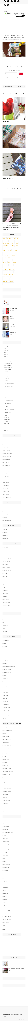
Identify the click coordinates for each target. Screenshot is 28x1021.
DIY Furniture (6, 243)
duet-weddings (6, 447)
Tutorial (14, 257)
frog (16, 267)
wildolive (4, 811)
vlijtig (4, 925)
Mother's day (6, 255)
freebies (11, 267)
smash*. (6, 380)
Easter (12, 243)
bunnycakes (5, 829)
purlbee (4, 777)
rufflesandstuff (6, 780)
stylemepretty (6, 482)
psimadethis (5, 899)
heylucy (4, 861)
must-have (11, 274)
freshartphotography (7, 509)
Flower (12, 245)
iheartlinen (5, 751)
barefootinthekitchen (7, 730)
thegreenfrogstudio (7, 710)
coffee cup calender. (9, 383)
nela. (6, 415)
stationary (12, 279)
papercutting (5, 684)
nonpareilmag (6, 471)
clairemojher (5, 649)
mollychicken (5, 765)
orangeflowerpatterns (8, 771)
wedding (12, 281)
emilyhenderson (6, 561)
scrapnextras (5, 692)
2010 (5, 425)
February (7, 419)
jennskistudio (6, 870)
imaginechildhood (6, 867)
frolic (4, 858)
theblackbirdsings (6, 707)
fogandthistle (6, 660)
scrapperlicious (6, 695)
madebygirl (5, 576)
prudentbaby (5, 896)
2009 (5, 428)
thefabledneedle (6, 800)
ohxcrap (4, 890)
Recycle (4, 257)
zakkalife (4, 718)
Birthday (9, 238)
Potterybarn (5, 625)
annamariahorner (6, 727)
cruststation (5, 852)
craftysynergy (6, 844)
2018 (5, 346)
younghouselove (6, 602)
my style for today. (9, 392)
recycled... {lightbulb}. (9, 409)
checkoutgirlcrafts (7, 739)
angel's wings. (8, 150)
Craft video (11, 240)
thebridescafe (6, 485)
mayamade (5, 762)
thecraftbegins (6, 913)
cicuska (4, 835)
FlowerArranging (6, 619)
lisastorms (5, 873)
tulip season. (7, 121)
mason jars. (7, 389)
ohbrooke (5, 579)
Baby (4, 238)
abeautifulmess (6, 820)
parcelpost (5, 689)
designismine (5, 855)
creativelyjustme (6, 847)
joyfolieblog (5, 753)
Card (18, 238)
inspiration (16, 77)
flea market (5, 267)
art (9, 262)
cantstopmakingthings (8, 832)
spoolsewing (5, 794)
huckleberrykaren (6, 459)
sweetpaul (5, 596)
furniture (5, 269)
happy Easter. (8, 412)
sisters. (11, 316)
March (6, 417)
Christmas (5, 240)
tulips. (6, 394)
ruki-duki (4, 584)
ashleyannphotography (8, 823)
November (7, 363)
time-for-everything (7, 919)
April (6, 378)
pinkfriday (5, 582)
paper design (5, 279)
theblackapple (6, 704)
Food (17, 245)
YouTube (5, 631)
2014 (5, 354)
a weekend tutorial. (9, 400)
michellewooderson (7, 672)
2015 (5, 352)
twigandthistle (6, 715)
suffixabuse (5, 593)
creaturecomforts (6, 849)
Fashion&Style (6, 245)
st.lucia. (6, 406)
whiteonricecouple (7, 520)
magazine (21, 77)
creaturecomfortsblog (7, 558)
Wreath (4, 262)
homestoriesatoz (6, 567)
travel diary (5, 281)
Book (14, 238)
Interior (9, 250)
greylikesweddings (7, 456)
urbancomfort (6, 599)
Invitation (15, 250)
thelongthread (6, 803)
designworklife (6, 654)
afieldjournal (5, 538)
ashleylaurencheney (7, 553)
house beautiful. (8, 178)
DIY (16, 240)
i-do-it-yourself (6, 462)
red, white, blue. (13, 308)
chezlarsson (5, 555)
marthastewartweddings (8, 468)
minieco (4, 675)
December (7, 361)
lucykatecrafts (6, 756)
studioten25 (5, 590)
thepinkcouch (6, 713)
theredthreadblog (7, 916)
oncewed (5, 473)
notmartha (5, 884)
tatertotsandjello (6, 910)
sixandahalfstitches (7, 788)
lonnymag (5, 573)
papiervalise (5, 535)
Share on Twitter (11, 73)
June (6, 374)
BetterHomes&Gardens (8, 617)
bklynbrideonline (6, 442)
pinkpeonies (5, 532)
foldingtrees (5, 663)
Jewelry (5, 252)
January (7, 421)
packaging (13, 276)
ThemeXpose (15, 1014)
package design (6, 276)
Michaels (4, 622)
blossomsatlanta (6, 444)
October (7, 365)
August (7, 369)
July (6, 371)
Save (21, 73)
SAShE (9, 257)
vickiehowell (5, 809)
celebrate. (12, 324)
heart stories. (13, 332)
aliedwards (5, 643)
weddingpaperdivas (7, 497)
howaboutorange (6, 864)
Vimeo (4, 628)
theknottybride (6, 488)
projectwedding (6, 476)
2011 (5, 423)
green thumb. (8, 403)
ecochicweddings (6, 450)
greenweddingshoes (7, 453)
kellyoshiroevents (6, 465)
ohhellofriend (5, 678)
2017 (5, 348)
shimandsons (5, 785)
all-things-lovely (6, 550)
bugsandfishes (6, 736)
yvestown (5, 608)
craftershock (5, 838)
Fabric (16, 243)
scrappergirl (5, 905)
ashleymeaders (6, 439)
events (11, 264)
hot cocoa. (12, 301)
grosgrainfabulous (7, 745)
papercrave (5, 681)
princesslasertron (6, 774)
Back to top (21, 1019)
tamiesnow (5, 797)
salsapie (4, 902)
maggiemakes (6, 759)
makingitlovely (6, 881)
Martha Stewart (12, 252)
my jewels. (10, 961)
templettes (5, 701)
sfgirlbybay (5, 907)
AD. (6, 397)
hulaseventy (5, 511)
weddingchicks (6, 494)
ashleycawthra (6, 826)
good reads (11, 77)
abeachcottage (6, 547)
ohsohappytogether (7, 768)
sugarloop (5, 698)
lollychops (5, 878)
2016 (5, 350)
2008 (5, 430)
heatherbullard (6, 564)
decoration (5, 264)
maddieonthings (6, 514)
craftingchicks (6, 841)
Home (4, 250)
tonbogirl (5, 529)
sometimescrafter (7, 791)
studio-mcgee (6, 587)
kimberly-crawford (7, 669)
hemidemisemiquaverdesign (9, 666)
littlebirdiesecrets (7, 876)
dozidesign (5, 657)
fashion (15, 264)
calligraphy (14, 262)
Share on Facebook (14, 70)
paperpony (5, 517)
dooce (4, 506)
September (7, 367)
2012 (5, 358)
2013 (5, 356)
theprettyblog (6, 491)
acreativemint (6, 640)
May (6, 376)
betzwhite (5, 733)
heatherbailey (6, 748)
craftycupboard (6, 742)
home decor (11, 269)
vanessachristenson (7, 806)
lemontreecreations (7, 570)
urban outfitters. (8, 386)
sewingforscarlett (7, 782)
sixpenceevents (6, 479)
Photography (13, 255)
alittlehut (5, 646)
